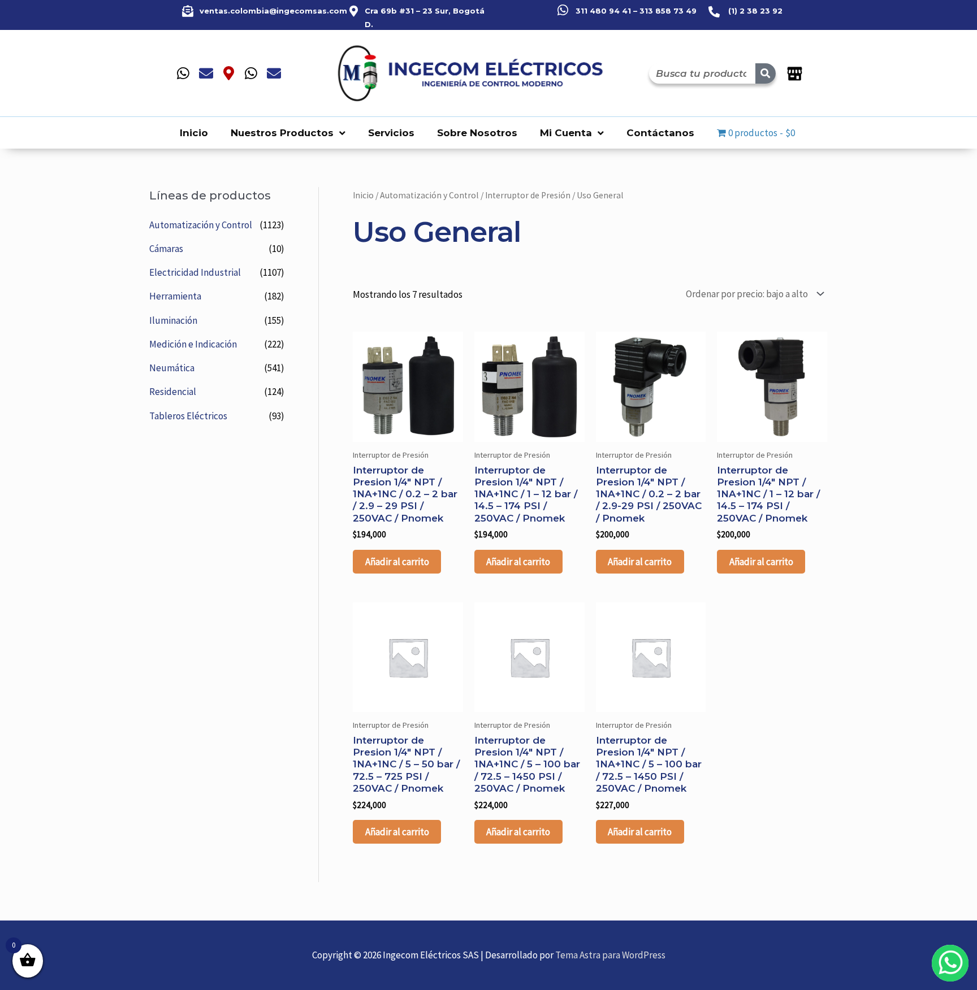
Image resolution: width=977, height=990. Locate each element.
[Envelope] (205, 73)
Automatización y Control (200, 225)
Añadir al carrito (397, 561)
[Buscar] (765, 73)
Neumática (171, 368)
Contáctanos (660, 132)
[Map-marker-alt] (228, 73)
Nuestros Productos (282, 132)
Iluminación (173, 320)
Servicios (391, 132)
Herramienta (175, 296)
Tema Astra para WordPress (610, 955)
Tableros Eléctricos (188, 416)
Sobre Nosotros (477, 132)
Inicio (194, 132)
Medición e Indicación (193, 344)
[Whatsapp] (183, 73)
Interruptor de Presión (527, 195)
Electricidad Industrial (195, 272)
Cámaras (166, 248)
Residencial (172, 391)
